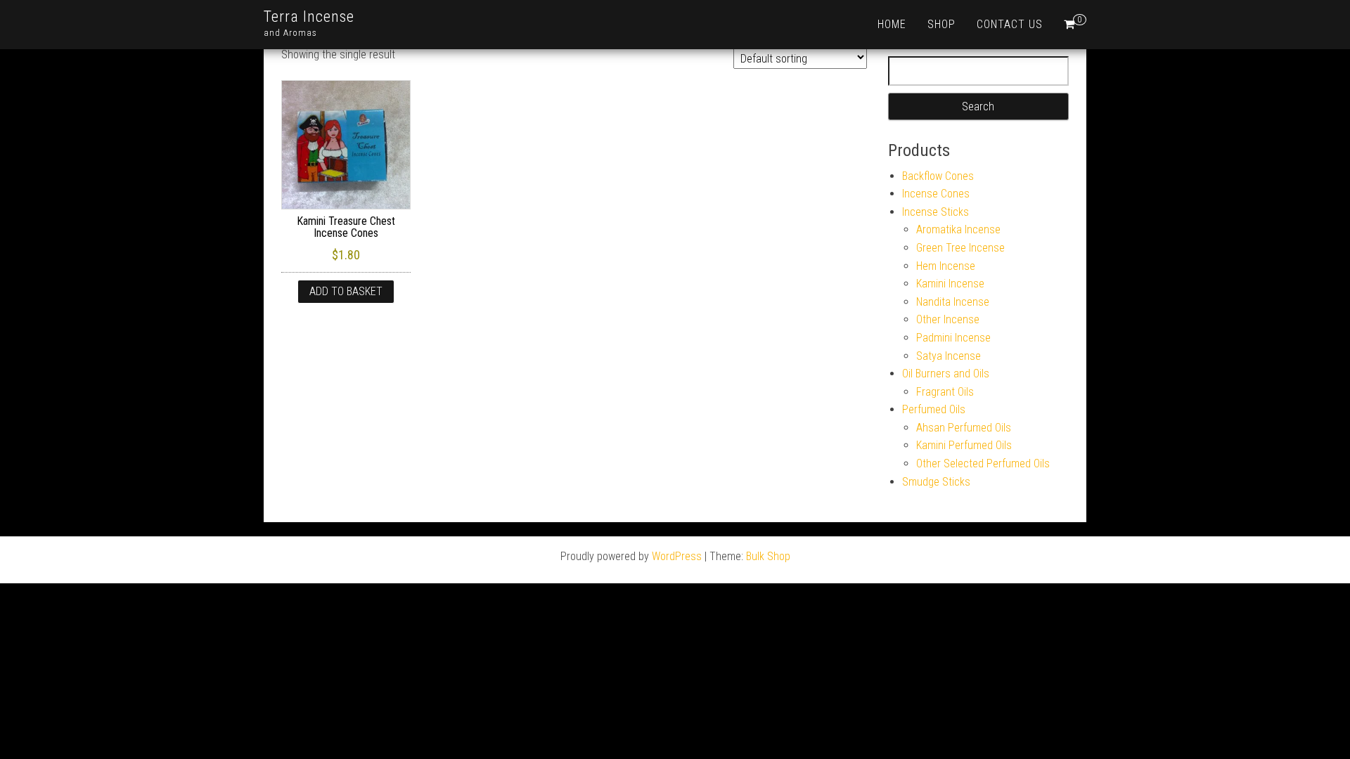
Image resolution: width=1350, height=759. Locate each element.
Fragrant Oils (945, 391)
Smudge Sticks (936, 481)
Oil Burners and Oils (945, 373)
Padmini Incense (953, 337)
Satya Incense (948, 356)
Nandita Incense (952, 302)
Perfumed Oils (933, 409)
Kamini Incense (950, 283)
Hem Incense (945, 266)
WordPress (677, 556)
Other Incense (947, 319)
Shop (941, 24)
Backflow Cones (938, 176)
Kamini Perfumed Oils (964, 445)
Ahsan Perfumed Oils (963, 427)
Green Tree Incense (960, 247)
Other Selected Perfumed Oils (983, 463)
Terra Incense (309, 16)
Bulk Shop (768, 556)
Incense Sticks (935, 212)
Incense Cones (936, 193)
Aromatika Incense (958, 229)
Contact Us (1010, 24)
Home (892, 24)
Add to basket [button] (345, 291)
